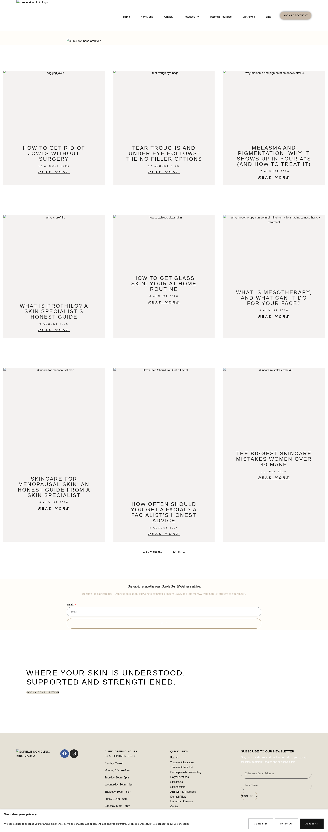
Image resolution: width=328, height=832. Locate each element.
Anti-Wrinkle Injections (183, 791)
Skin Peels (176, 782)
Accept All (311, 823)
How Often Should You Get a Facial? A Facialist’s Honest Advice (164, 512)
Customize (261, 823)
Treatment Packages (220, 16)
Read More (54, 172)
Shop (268, 16)
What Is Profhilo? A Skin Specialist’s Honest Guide (54, 311)
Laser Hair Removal (181, 801)
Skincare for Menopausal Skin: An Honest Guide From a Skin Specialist (54, 487)
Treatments (189, 16)
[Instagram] (74, 753)
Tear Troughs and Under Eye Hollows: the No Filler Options (164, 153)
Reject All (286, 823)
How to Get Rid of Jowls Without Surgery (54, 153)
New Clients (147, 16)
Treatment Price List (181, 767)
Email (70, 604)
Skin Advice (248, 16)
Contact (168, 16)
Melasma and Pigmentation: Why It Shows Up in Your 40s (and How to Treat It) (274, 156)
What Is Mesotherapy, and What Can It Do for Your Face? (274, 297)
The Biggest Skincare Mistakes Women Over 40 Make (274, 459)
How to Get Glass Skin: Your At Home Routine (164, 283)
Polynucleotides (179, 777)
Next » (179, 552)
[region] (164, 820)
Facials (174, 757)
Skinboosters (178, 786)
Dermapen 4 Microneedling (185, 772)
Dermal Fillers (178, 796)
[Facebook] (64, 753)
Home (126, 16)
